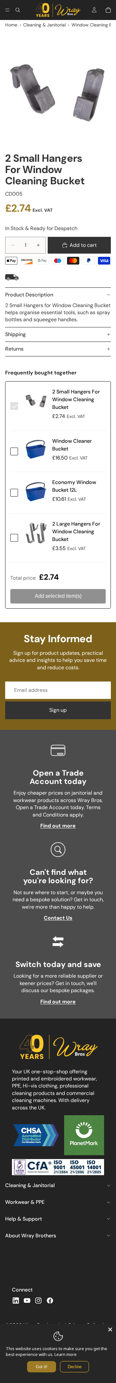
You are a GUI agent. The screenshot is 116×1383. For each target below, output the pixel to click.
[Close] (110, 1329)
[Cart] (108, 10)
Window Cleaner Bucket (72, 445)
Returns (14, 348)
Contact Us (58, 917)
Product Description (29, 294)
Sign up (58, 710)
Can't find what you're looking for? (58, 876)
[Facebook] (50, 1300)
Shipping (15, 334)
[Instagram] (38, 1300)
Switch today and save (58, 964)
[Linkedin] (16, 1300)
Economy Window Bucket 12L (74, 486)
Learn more (65, 1354)
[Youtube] (27, 1300)
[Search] (17, 10)
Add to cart (83, 245)
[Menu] (7, 10)
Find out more (58, 825)
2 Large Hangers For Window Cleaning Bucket (76, 531)
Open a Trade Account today (58, 777)
